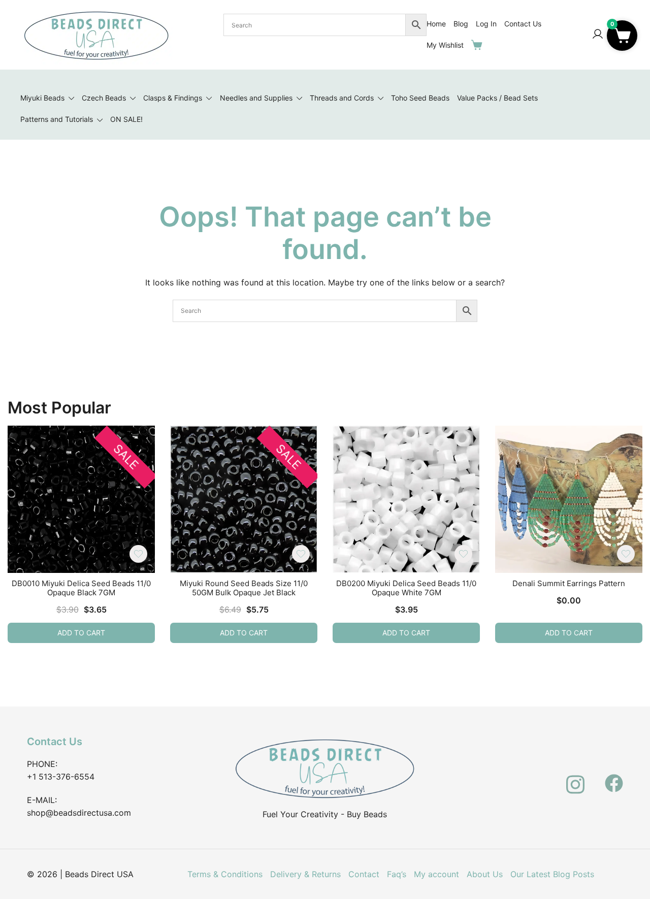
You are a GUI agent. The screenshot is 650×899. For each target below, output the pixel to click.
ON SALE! (126, 119)
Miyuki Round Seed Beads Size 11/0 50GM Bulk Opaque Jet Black (244, 588)
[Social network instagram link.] (575, 777)
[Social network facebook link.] (614, 777)
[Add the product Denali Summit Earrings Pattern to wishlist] (626, 554)
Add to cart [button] (81, 632)
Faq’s (396, 874)
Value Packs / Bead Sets (497, 97)
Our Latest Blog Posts (552, 874)
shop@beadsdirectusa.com (79, 813)
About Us (485, 874)
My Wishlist (445, 45)
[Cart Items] (478, 45)
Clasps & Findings (172, 97)
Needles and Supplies (256, 97)
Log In (486, 23)
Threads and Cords (342, 97)
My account (436, 874)
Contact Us (522, 23)
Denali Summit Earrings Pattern (568, 583)
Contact (363, 874)
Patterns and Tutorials (56, 119)
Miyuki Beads (42, 97)
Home (436, 23)
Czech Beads (104, 97)
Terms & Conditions (225, 874)
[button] (622, 35)
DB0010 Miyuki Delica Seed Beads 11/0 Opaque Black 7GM (81, 588)
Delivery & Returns (305, 874)
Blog (460, 23)
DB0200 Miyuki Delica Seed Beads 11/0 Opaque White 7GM (406, 588)
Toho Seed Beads (420, 97)
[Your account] (598, 34)
